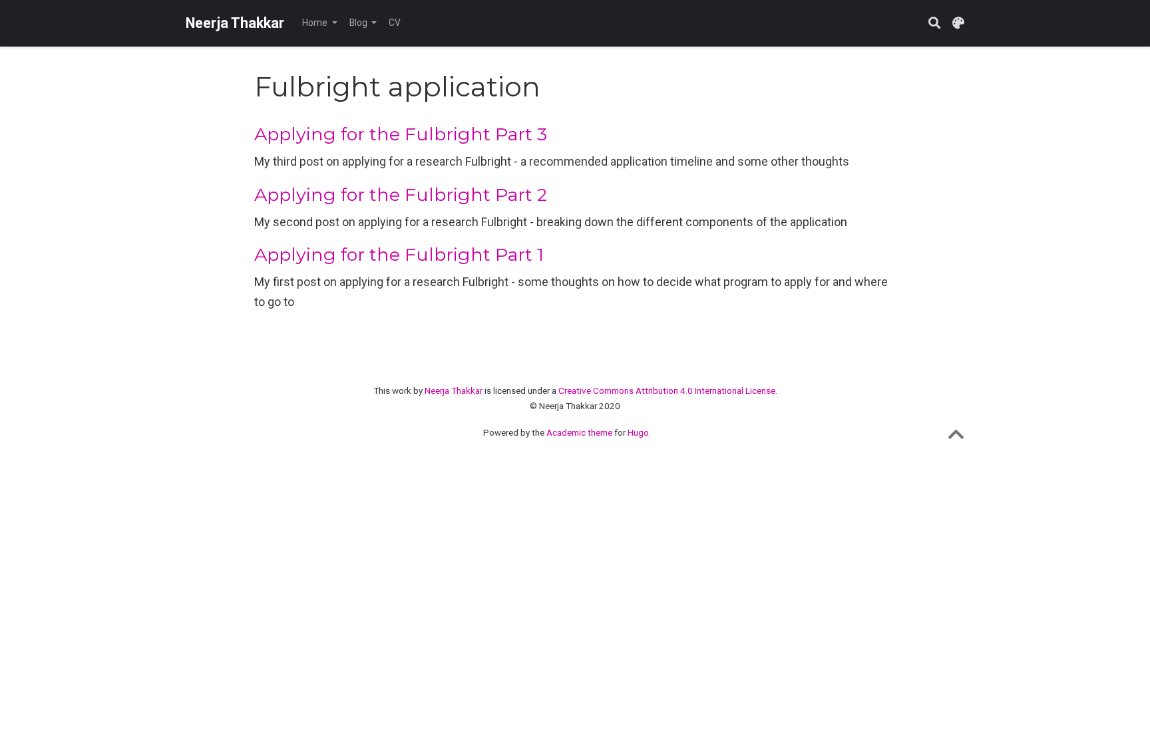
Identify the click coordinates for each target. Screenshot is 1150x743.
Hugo (638, 432)
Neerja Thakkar (235, 23)
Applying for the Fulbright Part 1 (399, 254)
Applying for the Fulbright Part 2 (400, 195)
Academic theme (579, 432)
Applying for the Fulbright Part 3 (400, 134)
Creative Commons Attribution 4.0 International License (666, 390)
